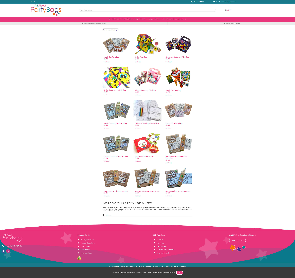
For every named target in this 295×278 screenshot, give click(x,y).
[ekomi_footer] (79, 257)
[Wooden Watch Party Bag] (147, 143)
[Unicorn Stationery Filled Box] (147, 77)
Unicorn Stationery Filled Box (145, 90)
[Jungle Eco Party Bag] (116, 44)
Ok (179, 272)
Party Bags (160, 243)
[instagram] (34, 1)
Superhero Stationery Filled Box (177, 57)
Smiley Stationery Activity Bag (115, 90)
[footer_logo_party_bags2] (12, 235)
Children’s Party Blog (163, 253)
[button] (147, 215)
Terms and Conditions (88, 243)
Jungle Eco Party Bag (111, 57)
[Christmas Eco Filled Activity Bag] (116, 178)
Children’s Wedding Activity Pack (147, 123)
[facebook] (31, 1)
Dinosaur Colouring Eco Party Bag (147, 191)
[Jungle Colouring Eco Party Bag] (116, 110)
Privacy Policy (85, 246)
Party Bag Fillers (162, 246)
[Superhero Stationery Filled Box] (178, 44)
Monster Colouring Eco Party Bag (178, 191)
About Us (160, 240)
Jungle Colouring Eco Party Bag (115, 123)
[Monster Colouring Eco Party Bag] (178, 178)
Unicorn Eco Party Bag (174, 123)
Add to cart (107, 61)
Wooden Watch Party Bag (144, 156)
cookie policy (172, 272)
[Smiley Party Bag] (147, 44)
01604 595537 (199, 2)
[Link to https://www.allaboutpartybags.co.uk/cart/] (226, 10)
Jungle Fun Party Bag (173, 90)
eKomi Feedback (86, 253)
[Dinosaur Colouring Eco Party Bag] (147, 178)
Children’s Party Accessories (166, 249)
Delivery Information (87, 240)
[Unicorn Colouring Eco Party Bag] (116, 143)
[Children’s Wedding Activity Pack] (147, 110)
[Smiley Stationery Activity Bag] (116, 77)
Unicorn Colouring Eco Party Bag (116, 156)
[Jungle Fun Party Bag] (178, 77)
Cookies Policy (85, 249)
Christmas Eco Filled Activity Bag (116, 191)
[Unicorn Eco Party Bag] (178, 110)
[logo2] (46, 5)
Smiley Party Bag (141, 57)
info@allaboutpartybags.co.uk (226, 2)
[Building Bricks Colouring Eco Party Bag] (178, 143)
